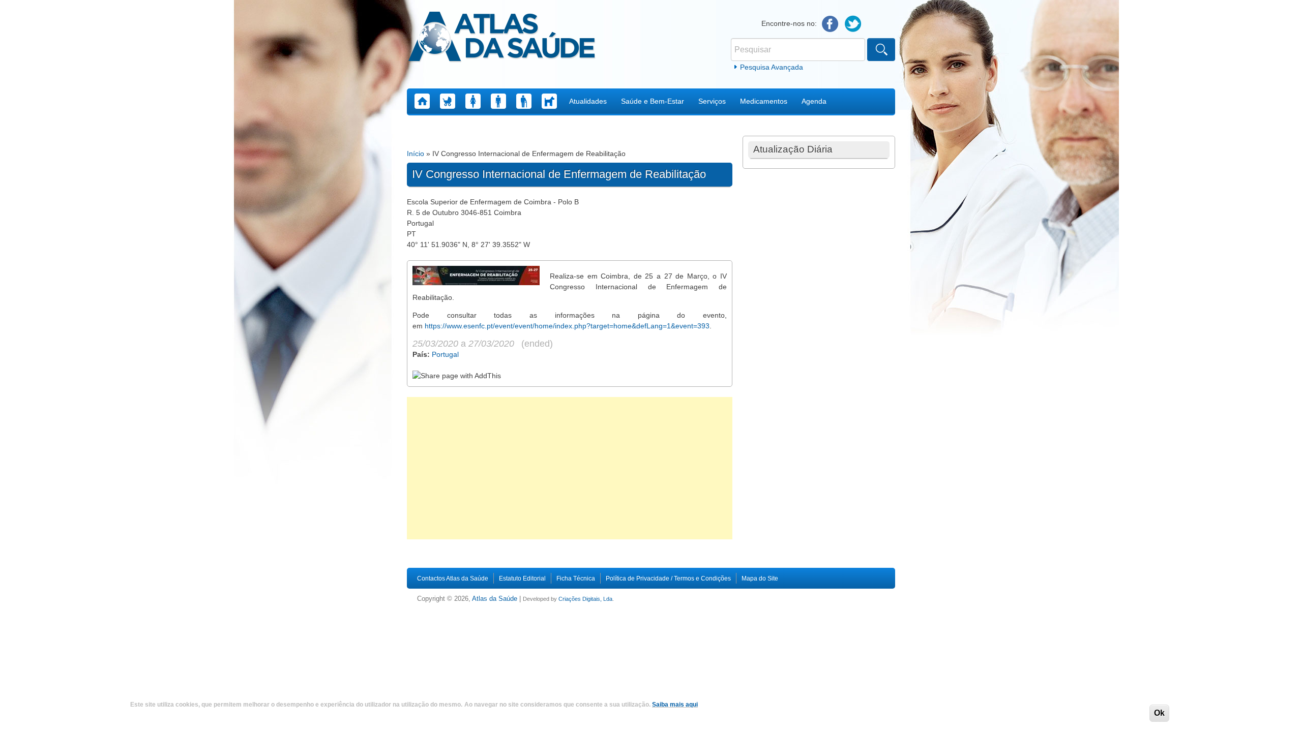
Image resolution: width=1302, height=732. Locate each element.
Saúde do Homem (498, 101)
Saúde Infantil (447, 101)
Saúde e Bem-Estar (652, 101)
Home (422, 101)
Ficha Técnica (575, 578)
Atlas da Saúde (494, 598)
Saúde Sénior (524, 101)
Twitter (853, 24)
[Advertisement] (569, 468)
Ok (1159, 713)
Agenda (814, 101)
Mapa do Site (760, 578)
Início (415, 153)
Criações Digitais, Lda (585, 599)
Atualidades (588, 101)
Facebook (830, 24)
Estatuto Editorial (522, 578)
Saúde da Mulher (473, 101)
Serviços (712, 101)
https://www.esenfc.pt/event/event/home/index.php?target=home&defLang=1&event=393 (567, 326)
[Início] (502, 38)
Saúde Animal (549, 101)
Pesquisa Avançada (771, 67)
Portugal (445, 354)
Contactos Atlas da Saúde (452, 578)
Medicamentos (763, 101)
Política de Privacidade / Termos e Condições (668, 578)
